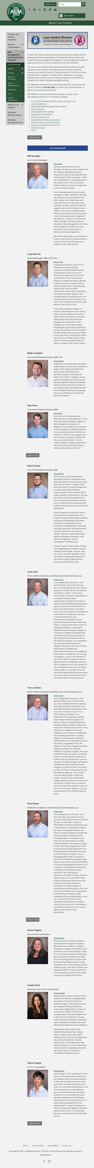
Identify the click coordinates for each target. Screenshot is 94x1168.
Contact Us (66, 1145)
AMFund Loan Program (13, 106)
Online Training (37, 109)
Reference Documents (12, 78)
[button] (83, 4)
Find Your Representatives (13, 84)
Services (10, 69)
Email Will (58, 164)
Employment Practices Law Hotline (45, 119)
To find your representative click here (56, 88)
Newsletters (36, 114)
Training (11, 73)
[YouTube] (55, 9)
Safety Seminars (38, 127)
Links (9, 94)
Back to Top (35, 137)
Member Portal (50, 4)
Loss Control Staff (14, 65)
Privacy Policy (38, 1145)
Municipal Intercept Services (15, 121)
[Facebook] (29, 9)
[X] (39, 9)
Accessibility (53, 1145)
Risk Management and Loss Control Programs (15, 56)
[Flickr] (50, 9)
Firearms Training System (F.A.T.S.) (45, 125)
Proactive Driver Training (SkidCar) (45, 122)
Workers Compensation (14, 45)
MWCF (64, 57)
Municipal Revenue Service (14, 113)
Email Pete (58, 811)
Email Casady (59, 993)
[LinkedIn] (34, 9)
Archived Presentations (12, 99)
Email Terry (58, 696)
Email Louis (58, 580)
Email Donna (59, 938)
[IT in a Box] (49, 1161)
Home (25, 1145)
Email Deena (59, 1071)
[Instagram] (45, 9)
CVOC (33, 130)
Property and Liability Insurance (13, 37)
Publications (12, 90)
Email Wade (59, 361)
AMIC (76, 55)
